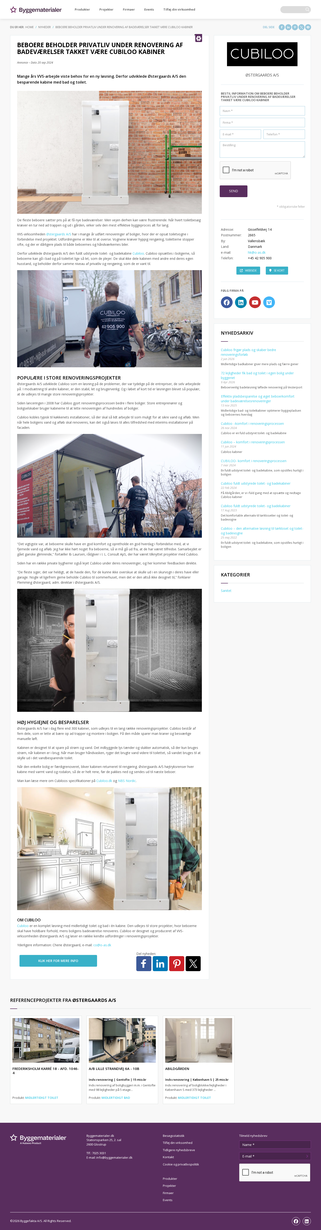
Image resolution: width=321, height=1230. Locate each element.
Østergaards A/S (58, 234)
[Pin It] (295, 27)
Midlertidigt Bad (116, 1098)
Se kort (279, 270)
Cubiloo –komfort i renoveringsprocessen (252, 423)
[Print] (308, 27)
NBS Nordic (127, 780)
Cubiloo (138, 253)
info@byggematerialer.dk (114, 1157)
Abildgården (177, 1068)
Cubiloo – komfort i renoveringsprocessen (253, 442)
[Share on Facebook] (282, 27)
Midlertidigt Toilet (41, 1098)
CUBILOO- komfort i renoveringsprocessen (253, 461)
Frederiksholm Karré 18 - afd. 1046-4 (45, 1070)
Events (149, 9)
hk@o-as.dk (257, 252)
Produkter (82, 9)
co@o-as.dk (102, 945)
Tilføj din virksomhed (179, 9)
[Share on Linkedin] (288, 27)
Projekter (106, 9)
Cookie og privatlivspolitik (181, 1164)
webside (251, 270)
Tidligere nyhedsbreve (179, 1150)
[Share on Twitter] (301, 27)
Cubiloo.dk (104, 780)
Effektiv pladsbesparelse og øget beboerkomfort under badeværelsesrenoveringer (257, 398)
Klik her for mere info (58, 960)
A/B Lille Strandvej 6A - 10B (114, 1068)
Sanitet (226, 590)
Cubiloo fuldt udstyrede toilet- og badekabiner (255, 483)
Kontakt (168, 1157)
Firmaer (129, 9)
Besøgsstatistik (173, 1136)
